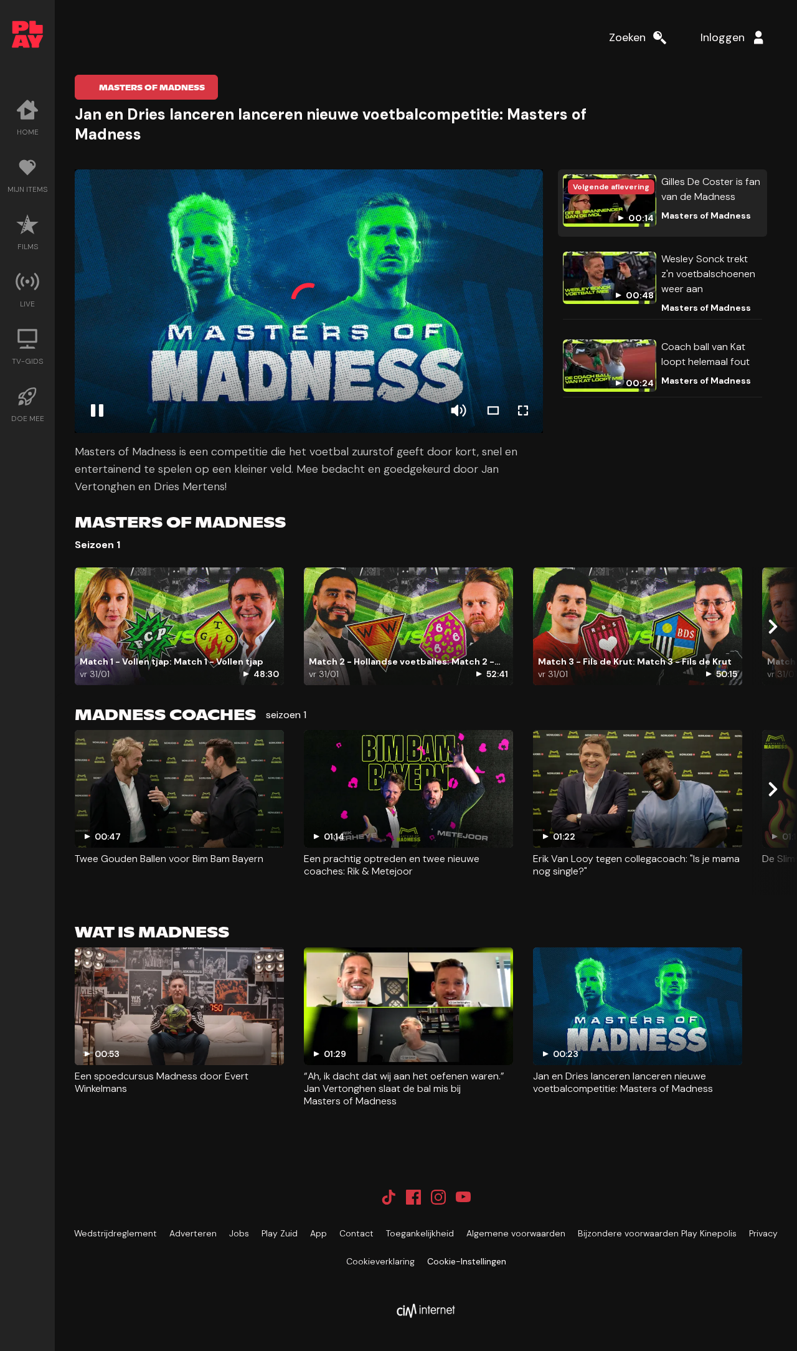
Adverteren (193, 1233)
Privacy (763, 1233)
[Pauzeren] (97, 410)
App (318, 1233)
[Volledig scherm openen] (523, 410)
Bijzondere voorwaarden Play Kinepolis (657, 1233)
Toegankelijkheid (420, 1233)
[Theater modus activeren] (493, 410)
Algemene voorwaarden (515, 1233)
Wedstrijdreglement (115, 1233)
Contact (356, 1233)
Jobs (239, 1233)
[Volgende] (772, 627)
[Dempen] (458, 410)
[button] (309, 301)
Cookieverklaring (380, 1261)
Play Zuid (280, 1233)
